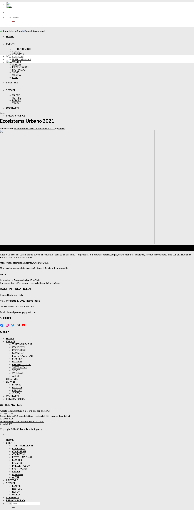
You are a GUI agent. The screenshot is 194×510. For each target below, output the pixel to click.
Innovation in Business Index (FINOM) (20, 280)
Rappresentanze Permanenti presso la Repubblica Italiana (30, 283)
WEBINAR (17, 373)
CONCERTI (17, 51)
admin (61, 128)
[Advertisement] (97, 87)
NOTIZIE (17, 387)
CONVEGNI (18, 57)
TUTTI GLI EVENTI (21, 49)
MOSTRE (16, 64)
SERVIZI (10, 381)
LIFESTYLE (12, 378)
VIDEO (16, 393)
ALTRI (15, 375)
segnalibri (64, 268)
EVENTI (10, 43)
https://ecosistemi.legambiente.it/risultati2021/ (24, 262)
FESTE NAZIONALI (21, 59)
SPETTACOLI (19, 367)
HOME (10, 36)
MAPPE (16, 384)
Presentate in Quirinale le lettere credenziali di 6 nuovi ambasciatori (35, 416)
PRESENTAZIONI (21, 364)
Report (2, 113)
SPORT (16, 370)
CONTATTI (12, 396)
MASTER (16, 62)
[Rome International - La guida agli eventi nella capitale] (22, 31)
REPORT (17, 390)
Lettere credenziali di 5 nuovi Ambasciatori (22, 421)
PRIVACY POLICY (15, 115)
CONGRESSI (18, 54)
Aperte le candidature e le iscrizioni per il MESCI (25, 410)
